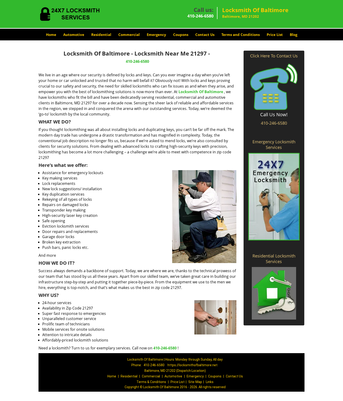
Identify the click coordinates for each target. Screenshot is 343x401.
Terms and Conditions (240, 34)
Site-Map (195, 382)
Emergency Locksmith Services (273, 144)
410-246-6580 (200, 16)
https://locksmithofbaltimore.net (192, 365)
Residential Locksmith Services (273, 258)
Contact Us (204, 34)
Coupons (180, 34)
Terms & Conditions (151, 382)
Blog (293, 34)
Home (51, 34)
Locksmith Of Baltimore (200, 91)
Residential (101, 34)
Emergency (156, 34)
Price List (275, 34)
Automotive (73, 34)
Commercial (129, 34)
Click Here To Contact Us (274, 56)
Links (210, 382)
